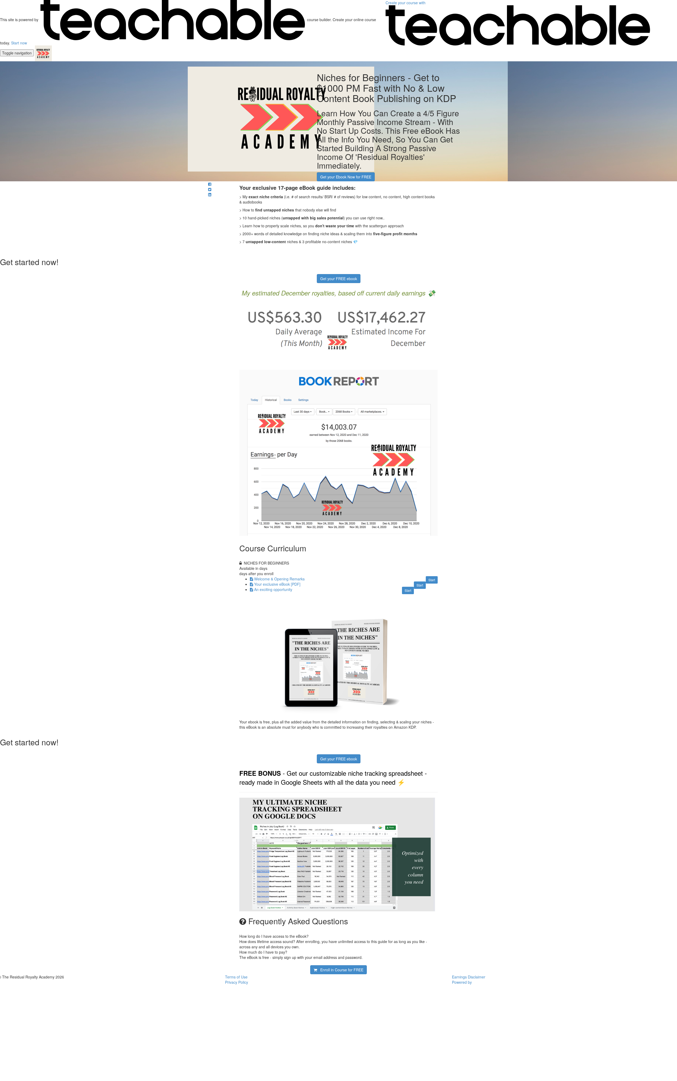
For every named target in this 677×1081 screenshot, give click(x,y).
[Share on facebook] (209, 184)
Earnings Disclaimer (468, 977)
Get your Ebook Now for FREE (345, 176)
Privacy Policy (236, 982)
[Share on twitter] (209, 189)
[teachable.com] (172, 19)
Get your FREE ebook (338, 278)
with (406, 2)
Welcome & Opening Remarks (279, 578)
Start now (19, 42)
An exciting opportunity (273, 589)
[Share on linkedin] (209, 194)
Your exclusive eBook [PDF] (277, 584)
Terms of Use (236, 977)
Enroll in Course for (340, 969)
